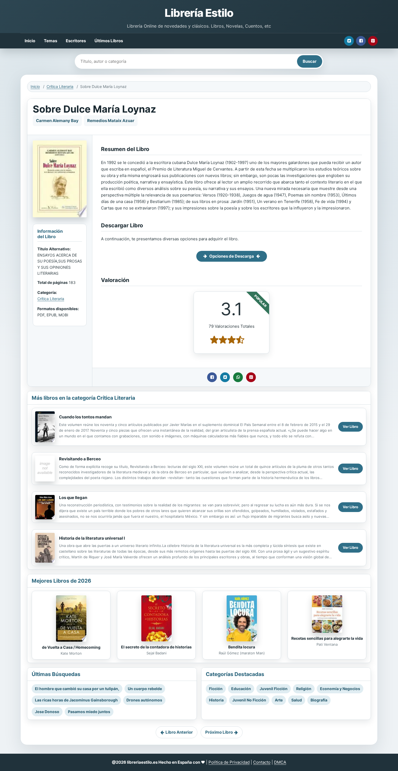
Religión (303, 688)
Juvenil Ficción (274, 688)
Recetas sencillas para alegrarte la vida (327, 638)
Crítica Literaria (60, 86)
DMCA (280, 762)
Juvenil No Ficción (249, 700)
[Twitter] (349, 41)
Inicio (30, 40)
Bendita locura (241, 647)
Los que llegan (73, 497)
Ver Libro (350, 426)
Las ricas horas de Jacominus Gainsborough (76, 700)
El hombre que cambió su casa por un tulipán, (77, 688)
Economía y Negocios (340, 688)
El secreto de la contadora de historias (156, 647)
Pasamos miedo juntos (89, 711)
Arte (279, 700)
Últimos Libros (108, 40)
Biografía (319, 700)
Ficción (216, 688)
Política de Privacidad (229, 762)
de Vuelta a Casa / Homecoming (71, 647)
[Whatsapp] (238, 377)
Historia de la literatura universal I (92, 538)
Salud (296, 700)
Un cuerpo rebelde (145, 688)
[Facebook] (361, 41)
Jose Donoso (47, 711)
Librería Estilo (199, 12)
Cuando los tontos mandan (85, 416)
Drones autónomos (144, 700)
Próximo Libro (219, 732)
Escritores (76, 40)
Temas (50, 40)
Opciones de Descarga (231, 256)
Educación (241, 688)
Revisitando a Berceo (80, 458)
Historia (216, 700)
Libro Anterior (179, 732)
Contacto (261, 762)
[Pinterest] (373, 41)
